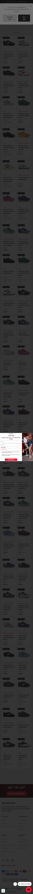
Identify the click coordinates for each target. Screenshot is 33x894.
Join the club (11, 459)
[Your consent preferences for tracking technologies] (3, 891)
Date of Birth (3, 447)
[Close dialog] (32, 434)
